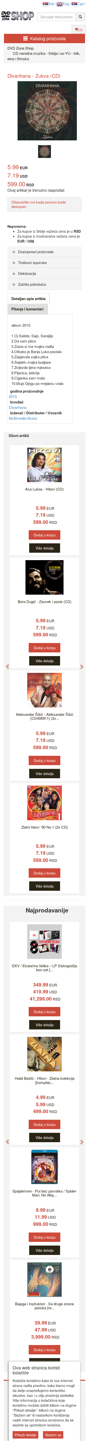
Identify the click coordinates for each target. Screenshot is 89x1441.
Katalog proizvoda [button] (48, 38)
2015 (13, 396)
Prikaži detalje (25, 1434)
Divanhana (17, 407)
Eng (66, 3)
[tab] (44, 251)
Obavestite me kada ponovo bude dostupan (38, 204)
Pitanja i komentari (27, 309)
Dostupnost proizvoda (35, 251)
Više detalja (45, 548)
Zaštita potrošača (32, 284)
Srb (51, 3)
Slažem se (53, 1434)
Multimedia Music (23, 418)
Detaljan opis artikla (28, 298)
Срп (80, 3)
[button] (5, 664)
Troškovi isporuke (32, 262)
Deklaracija (27, 273)
